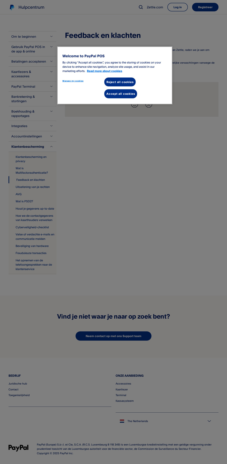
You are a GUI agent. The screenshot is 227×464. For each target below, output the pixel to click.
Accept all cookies (120, 93)
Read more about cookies (104, 71)
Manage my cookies (73, 81)
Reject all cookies (120, 82)
